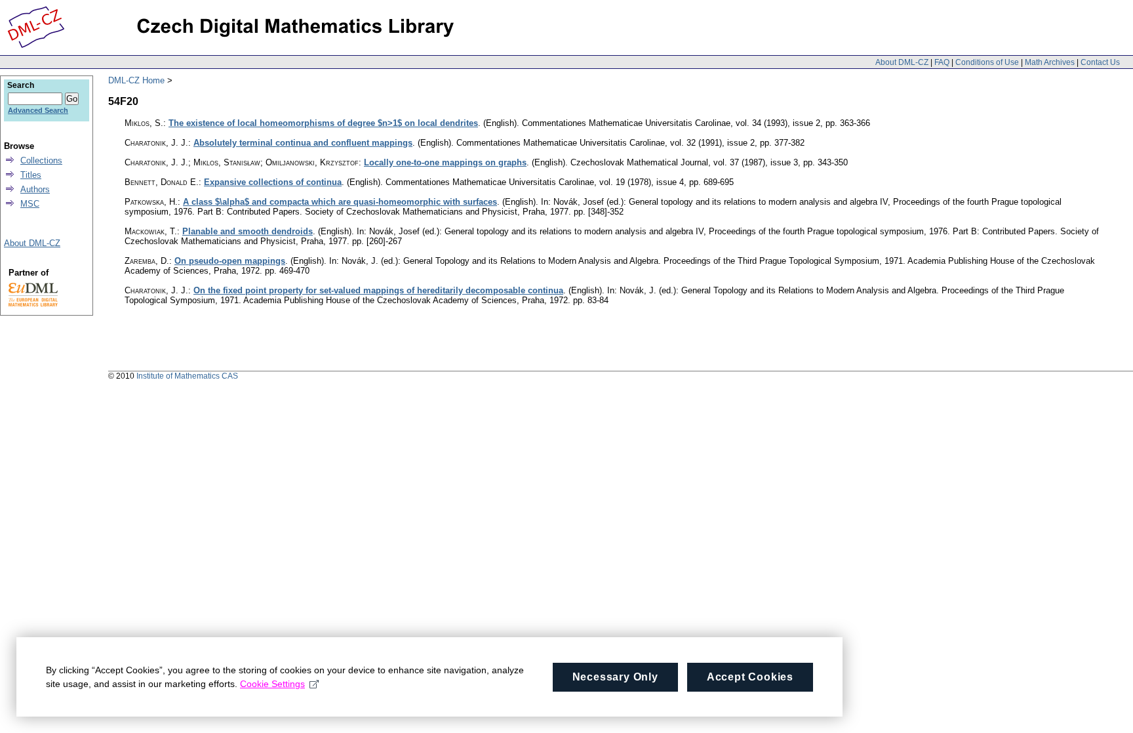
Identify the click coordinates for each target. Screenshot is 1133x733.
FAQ (941, 62)
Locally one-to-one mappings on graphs (445, 162)
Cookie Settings (272, 684)
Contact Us (1100, 62)
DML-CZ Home (136, 80)
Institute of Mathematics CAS (187, 376)
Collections (41, 160)
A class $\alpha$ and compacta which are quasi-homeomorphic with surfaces (340, 202)
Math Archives (1050, 62)
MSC (29, 204)
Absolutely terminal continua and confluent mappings (302, 143)
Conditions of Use (987, 62)
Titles (30, 175)
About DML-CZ (901, 62)
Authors (35, 189)
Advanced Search (38, 110)
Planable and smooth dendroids (247, 231)
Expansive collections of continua (273, 182)
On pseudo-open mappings (229, 261)
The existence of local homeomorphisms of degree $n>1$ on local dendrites (323, 123)
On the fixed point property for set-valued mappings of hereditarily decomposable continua (378, 290)
